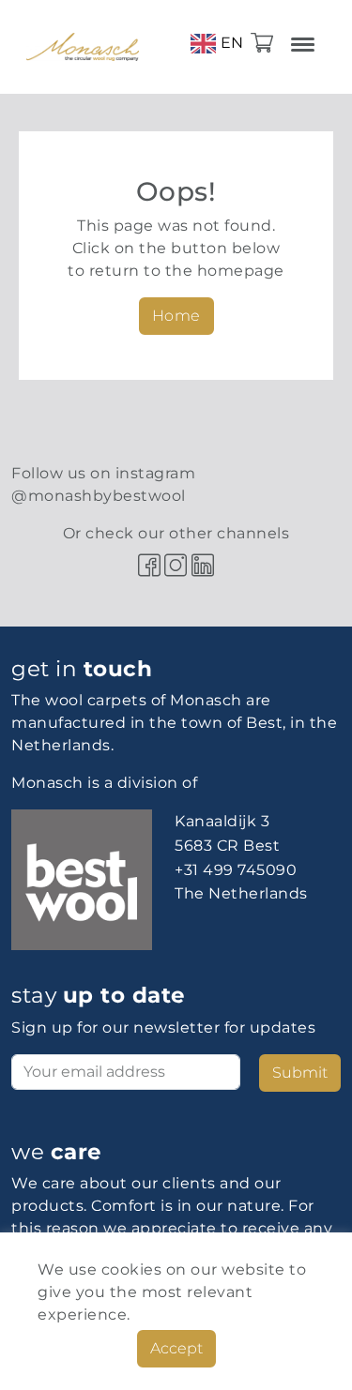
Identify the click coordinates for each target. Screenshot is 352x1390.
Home (176, 316)
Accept (176, 1348)
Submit (300, 1072)
